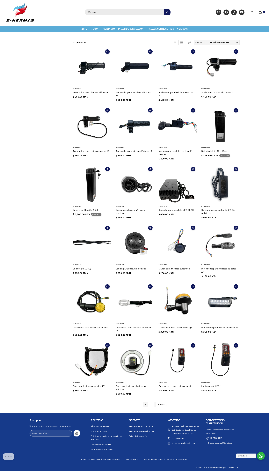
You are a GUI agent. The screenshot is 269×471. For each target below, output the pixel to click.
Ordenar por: (200, 42)
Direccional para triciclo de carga (175, 327)
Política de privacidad (90, 459)
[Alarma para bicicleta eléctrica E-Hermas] (177, 126)
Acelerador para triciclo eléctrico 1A (134, 151)
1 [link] (145, 404)
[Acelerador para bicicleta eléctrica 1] (92, 67)
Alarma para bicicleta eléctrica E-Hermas (175, 153)
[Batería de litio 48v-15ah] (92, 184)
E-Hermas (207, 467)
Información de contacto (177, 459)
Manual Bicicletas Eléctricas (141, 431)
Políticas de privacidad (101, 444)
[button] (260, 12)
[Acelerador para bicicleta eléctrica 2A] (177, 67)
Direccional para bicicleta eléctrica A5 (133, 329)
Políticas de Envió (99, 431)
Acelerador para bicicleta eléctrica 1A (133, 94)
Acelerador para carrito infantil (217, 92)
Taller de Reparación (138, 436)
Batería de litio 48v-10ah (214, 151)
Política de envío (133, 459)
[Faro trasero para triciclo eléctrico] (177, 361)
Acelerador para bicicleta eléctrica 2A (175, 94)
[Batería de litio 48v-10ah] (220, 126)
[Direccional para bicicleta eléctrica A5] (135, 302)
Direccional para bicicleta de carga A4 (218, 270)
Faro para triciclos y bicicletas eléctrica (131, 388)
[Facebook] (226, 12)
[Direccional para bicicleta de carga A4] (220, 243)
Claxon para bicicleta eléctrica (131, 268)
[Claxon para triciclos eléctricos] (177, 243)
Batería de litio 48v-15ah (85, 210)
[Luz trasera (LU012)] (220, 361)
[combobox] (127, 12)
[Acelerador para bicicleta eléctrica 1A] (135, 67)
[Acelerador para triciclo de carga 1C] (92, 126)
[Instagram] (218, 12)
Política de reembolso (153, 459)
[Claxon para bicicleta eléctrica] (135, 243)
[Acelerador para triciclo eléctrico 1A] (135, 126)
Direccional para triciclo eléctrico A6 (219, 327)
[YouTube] (241, 12)
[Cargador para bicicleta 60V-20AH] (177, 184)
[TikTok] (234, 12)
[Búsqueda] (167, 12)
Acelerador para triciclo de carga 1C (91, 151)
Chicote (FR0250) (82, 268)
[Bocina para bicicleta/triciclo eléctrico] (135, 184)
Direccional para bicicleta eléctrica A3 (90, 329)
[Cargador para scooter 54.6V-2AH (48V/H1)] (220, 184)
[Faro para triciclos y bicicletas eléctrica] (135, 361)
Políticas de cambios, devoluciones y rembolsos (107, 438)
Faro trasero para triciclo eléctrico (175, 386)
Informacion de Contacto (102, 449)
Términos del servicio (100, 426)
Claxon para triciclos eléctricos (174, 268)
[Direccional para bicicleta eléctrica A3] (92, 302)
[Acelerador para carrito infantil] (220, 67)
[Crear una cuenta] (252, 12)
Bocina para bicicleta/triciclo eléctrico (130, 211)
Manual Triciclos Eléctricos (141, 426)
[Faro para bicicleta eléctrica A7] (92, 361)
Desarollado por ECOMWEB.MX (226, 467)
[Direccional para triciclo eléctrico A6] (220, 302)
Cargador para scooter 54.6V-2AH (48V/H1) (218, 211)
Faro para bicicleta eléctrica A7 (89, 386)
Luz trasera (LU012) (211, 386)
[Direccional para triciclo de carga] (177, 302)
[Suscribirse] (77, 433)
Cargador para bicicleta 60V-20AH (176, 210)
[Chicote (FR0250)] (92, 243)
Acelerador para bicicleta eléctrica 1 (91, 92)
